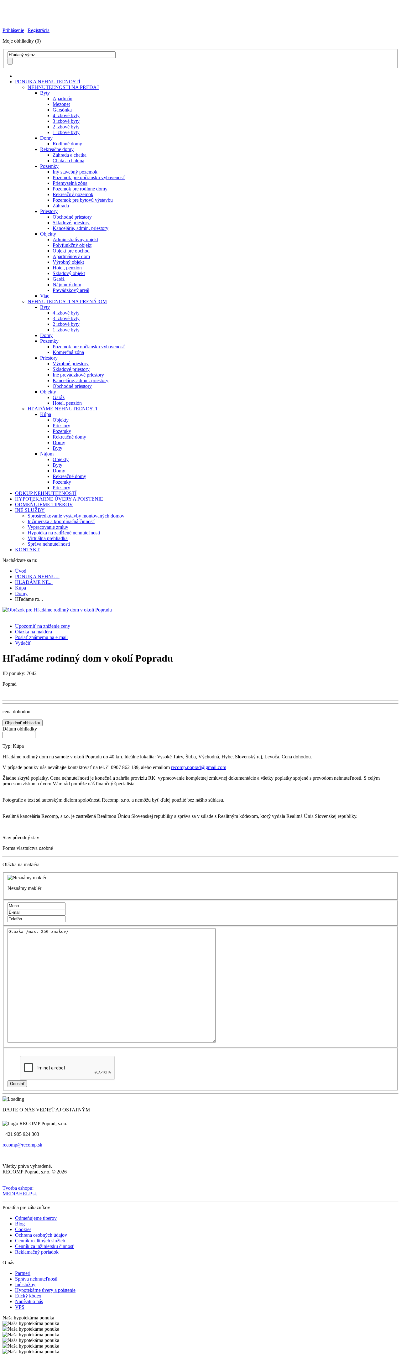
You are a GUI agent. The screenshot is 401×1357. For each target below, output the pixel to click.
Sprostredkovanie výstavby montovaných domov (76, 515)
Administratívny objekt (75, 239)
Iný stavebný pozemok (75, 171)
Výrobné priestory (71, 363)
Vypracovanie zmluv (48, 527)
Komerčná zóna (68, 352)
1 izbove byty (66, 132)
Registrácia (38, 30)
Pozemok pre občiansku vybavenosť (89, 177)
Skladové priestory (71, 222)
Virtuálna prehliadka (48, 538)
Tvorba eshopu (17, 1188)
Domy (46, 138)
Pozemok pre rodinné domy (80, 188)
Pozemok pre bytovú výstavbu (83, 200)
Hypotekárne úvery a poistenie (45, 1290)
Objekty (48, 234)
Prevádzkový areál (71, 290)
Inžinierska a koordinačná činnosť (61, 521)
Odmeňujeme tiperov (36, 1218)
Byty (45, 93)
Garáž (59, 279)
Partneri (22, 1273)
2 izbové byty (66, 126)
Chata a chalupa (68, 160)
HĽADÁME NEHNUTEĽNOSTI (62, 408)
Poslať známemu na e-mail (41, 637)
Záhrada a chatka (69, 155)
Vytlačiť (23, 643)
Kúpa (45, 414)
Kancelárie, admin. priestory (80, 228)
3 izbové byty (66, 121)
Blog (20, 1223)
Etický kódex (28, 1295)
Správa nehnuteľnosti (49, 544)
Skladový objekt (69, 273)
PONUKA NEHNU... (37, 576)
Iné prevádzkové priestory (78, 374)
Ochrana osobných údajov (41, 1235)
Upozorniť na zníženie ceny (42, 626)
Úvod (20, 571)
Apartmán (62, 98)
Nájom (47, 453)
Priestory (49, 211)
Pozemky (49, 166)
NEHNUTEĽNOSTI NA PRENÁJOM (67, 301)
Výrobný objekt (68, 262)
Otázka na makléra (33, 631)
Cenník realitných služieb (40, 1240)
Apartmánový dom (71, 256)
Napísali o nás (29, 1301)
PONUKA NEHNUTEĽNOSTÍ (47, 81)
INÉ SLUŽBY (30, 510)
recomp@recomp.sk (22, 1144)
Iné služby (25, 1284)
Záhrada (61, 205)
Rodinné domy (67, 143)
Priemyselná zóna (70, 183)
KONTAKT (27, 549)
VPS (19, 1307)
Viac (44, 296)
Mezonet (61, 104)
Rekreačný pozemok (73, 194)
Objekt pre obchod (71, 250)
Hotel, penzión (67, 267)
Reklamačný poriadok (37, 1252)
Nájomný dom (67, 284)
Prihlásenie (13, 30)
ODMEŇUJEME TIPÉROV (44, 504)
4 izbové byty (66, 115)
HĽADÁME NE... (34, 582)
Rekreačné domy (69, 436)
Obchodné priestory (72, 217)
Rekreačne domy (57, 149)
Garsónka (62, 109)
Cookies (23, 1229)
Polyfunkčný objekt (72, 245)
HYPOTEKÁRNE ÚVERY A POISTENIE (59, 499)
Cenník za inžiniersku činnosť (44, 1246)
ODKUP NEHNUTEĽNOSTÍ (45, 493)
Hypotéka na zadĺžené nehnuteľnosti (64, 532)
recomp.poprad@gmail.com (198, 767)
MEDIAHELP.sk (20, 1193)
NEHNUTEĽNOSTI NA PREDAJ (63, 87)
